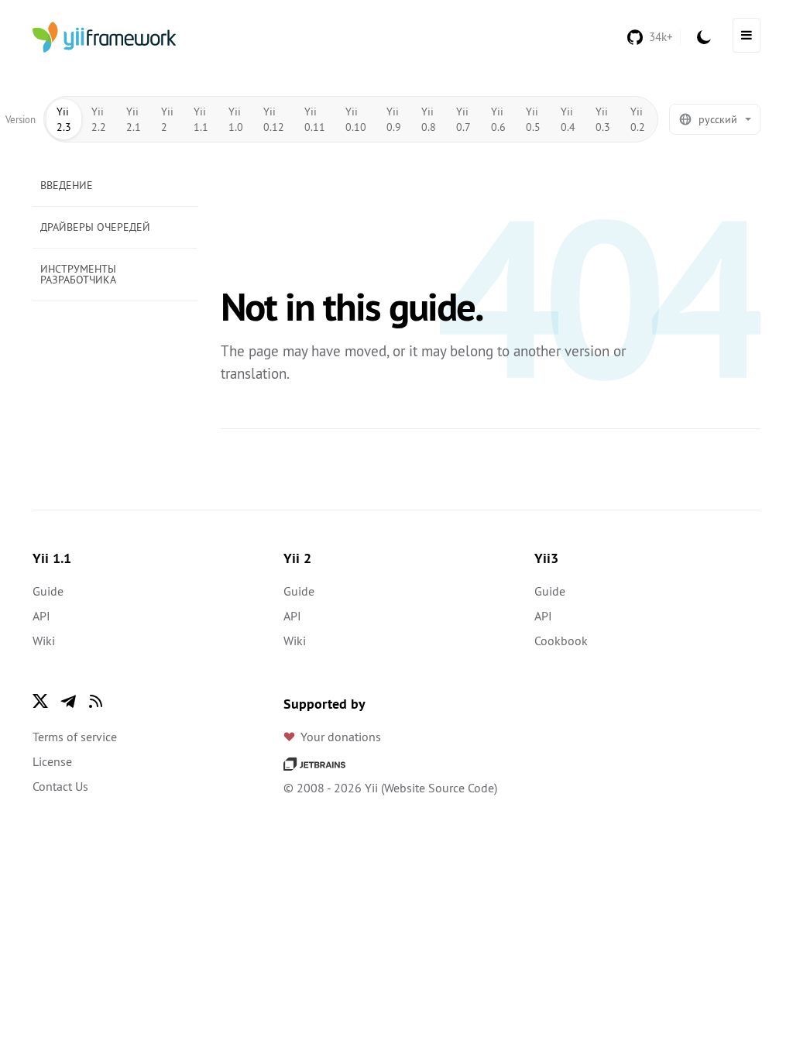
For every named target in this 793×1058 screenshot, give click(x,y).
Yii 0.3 (603, 119)
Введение (66, 185)
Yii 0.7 (463, 119)
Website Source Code (439, 787)
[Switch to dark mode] (703, 37)
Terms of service (75, 736)
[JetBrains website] (314, 763)
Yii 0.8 (428, 119)
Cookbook (561, 640)
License (52, 761)
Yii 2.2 (98, 119)
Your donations (340, 736)
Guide (48, 591)
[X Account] (40, 701)
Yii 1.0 (235, 119)
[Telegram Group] (68, 701)
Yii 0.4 (568, 119)
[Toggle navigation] (746, 35)
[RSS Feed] (96, 701)
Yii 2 (167, 119)
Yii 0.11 (314, 119)
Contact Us (60, 786)
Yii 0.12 (273, 119)
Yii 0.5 (533, 119)
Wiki (44, 640)
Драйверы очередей (95, 227)
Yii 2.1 (133, 119)
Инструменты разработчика (78, 274)
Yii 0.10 (355, 119)
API (41, 615)
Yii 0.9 (393, 119)
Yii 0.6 (498, 119)
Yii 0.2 (637, 119)
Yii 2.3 (64, 119)
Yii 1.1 (201, 119)
